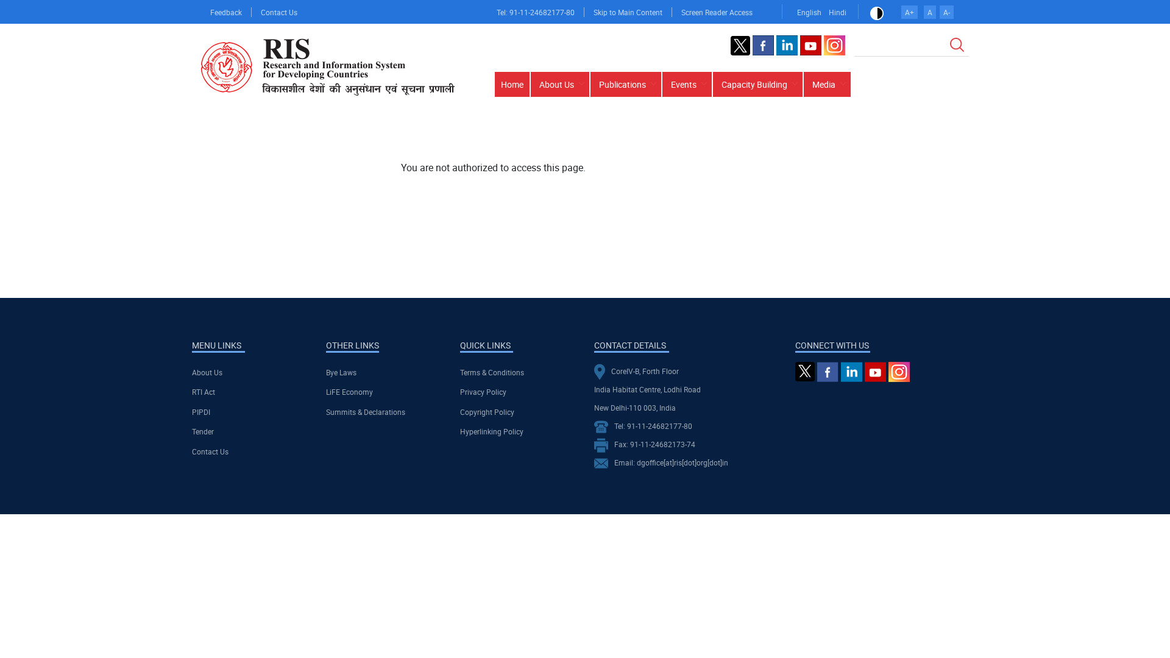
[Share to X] (892, 141)
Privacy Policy (483, 392)
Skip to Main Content (628, 12)
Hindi (837, 12)
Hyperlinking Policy (491, 431)
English (809, 12)
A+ (909, 12)
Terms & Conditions (492, 372)
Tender (203, 431)
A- (946, 12)
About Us (207, 372)
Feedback (226, 12)
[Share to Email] (943, 141)
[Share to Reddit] (926, 141)
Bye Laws (341, 372)
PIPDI (201, 412)
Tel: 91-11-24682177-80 (536, 12)
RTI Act (203, 392)
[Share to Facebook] (875, 141)
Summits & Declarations (365, 412)
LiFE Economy (349, 392)
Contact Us (279, 12)
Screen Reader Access (717, 12)
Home (512, 84)
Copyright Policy (487, 412)
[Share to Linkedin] (909, 141)
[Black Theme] (877, 12)
